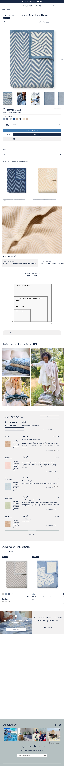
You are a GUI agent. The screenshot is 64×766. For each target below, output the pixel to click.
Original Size (8, 9)
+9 (12, 594)
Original (10, 110)
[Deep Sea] (20, 119)
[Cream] (23, 119)
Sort (44, 430)
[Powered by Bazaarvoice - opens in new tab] (54, 743)
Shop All (11, 551)
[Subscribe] (45, 755)
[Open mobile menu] (3, 5)
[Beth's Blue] (14, 119)
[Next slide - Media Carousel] (62, 735)
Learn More (16, 629)
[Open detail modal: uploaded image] (10, 734)
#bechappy (10, 724)
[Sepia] (27, 119)
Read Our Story (48, 627)
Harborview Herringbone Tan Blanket (16, 445)
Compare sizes (57, 108)
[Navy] (7, 119)
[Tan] (17, 119)
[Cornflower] (4, 119)
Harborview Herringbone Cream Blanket (44, 199)
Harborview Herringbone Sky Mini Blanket (16, 487)
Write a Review (52, 417)
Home (2, 9)
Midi (5, 110)
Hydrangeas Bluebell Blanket (43, 597)
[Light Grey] (10, 119)
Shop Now (39, 1)
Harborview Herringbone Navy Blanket (14, 199)
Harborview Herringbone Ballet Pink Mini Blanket (16, 467)
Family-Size (17, 110)
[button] (44, 22)
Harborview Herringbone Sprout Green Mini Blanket (16, 506)
